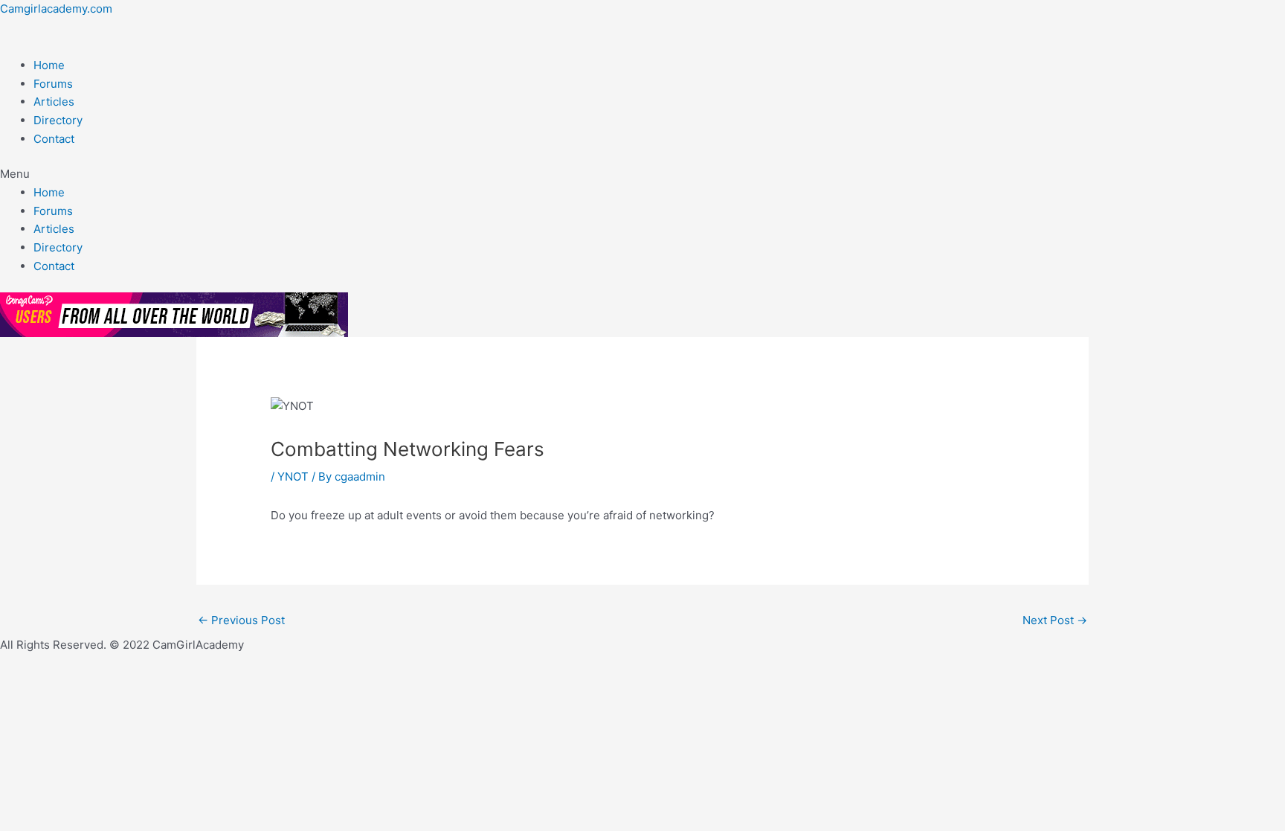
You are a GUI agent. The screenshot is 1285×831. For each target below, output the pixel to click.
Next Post (1054, 620)
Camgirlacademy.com (56, 8)
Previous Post (241, 620)
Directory (58, 120)
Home (49, 65)
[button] (642, 174)
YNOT (293, 476)
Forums (53, 84)
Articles (53, 101)
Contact (53, 139)
